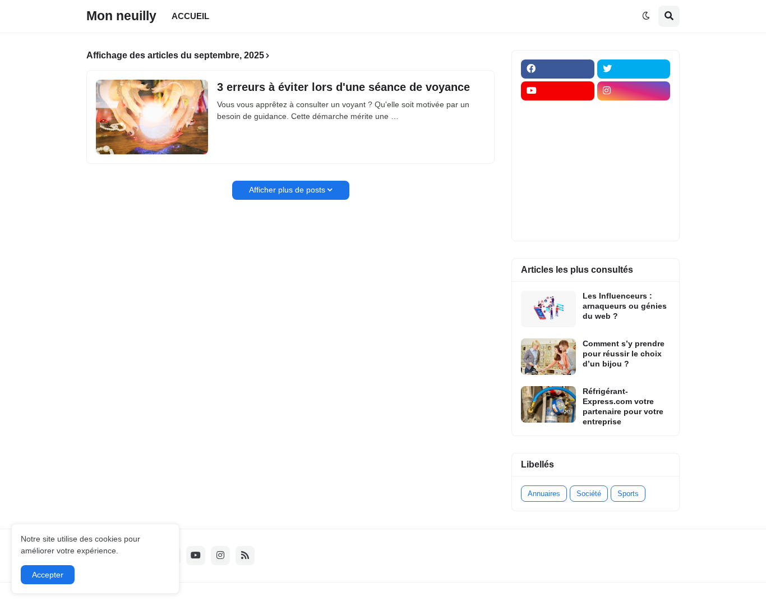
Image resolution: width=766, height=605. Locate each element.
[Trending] (634, 178)
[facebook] (557, 69)
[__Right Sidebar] (634, 112)
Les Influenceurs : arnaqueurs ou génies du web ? (625, 305)
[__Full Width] (557, 112)
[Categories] (557, 200)
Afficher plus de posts (287, 189)
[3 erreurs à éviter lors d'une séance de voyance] (152, 117)
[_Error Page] (634, 156)
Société (588, 493)
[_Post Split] (634, 134)
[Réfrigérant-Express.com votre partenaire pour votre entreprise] (548, 404)
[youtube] (557, 90)
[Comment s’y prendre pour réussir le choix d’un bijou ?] (548, 356)
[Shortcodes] (557, 222)
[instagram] (634, 90)
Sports (628, 493)
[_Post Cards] (557, 134)
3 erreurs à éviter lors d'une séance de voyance (343, 87)
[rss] (245, 555)
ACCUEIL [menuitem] (190, 16)
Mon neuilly (121, 15)
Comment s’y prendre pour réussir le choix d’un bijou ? (624, 353)
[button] (646, 16)
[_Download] (557, 156)
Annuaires (544, 493)
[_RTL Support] (557, 178)
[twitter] (634, 69)
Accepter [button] (47, 574)
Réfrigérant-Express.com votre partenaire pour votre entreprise (623, 407)
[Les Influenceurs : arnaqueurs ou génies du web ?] (548, 309)
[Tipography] (634, 200)
